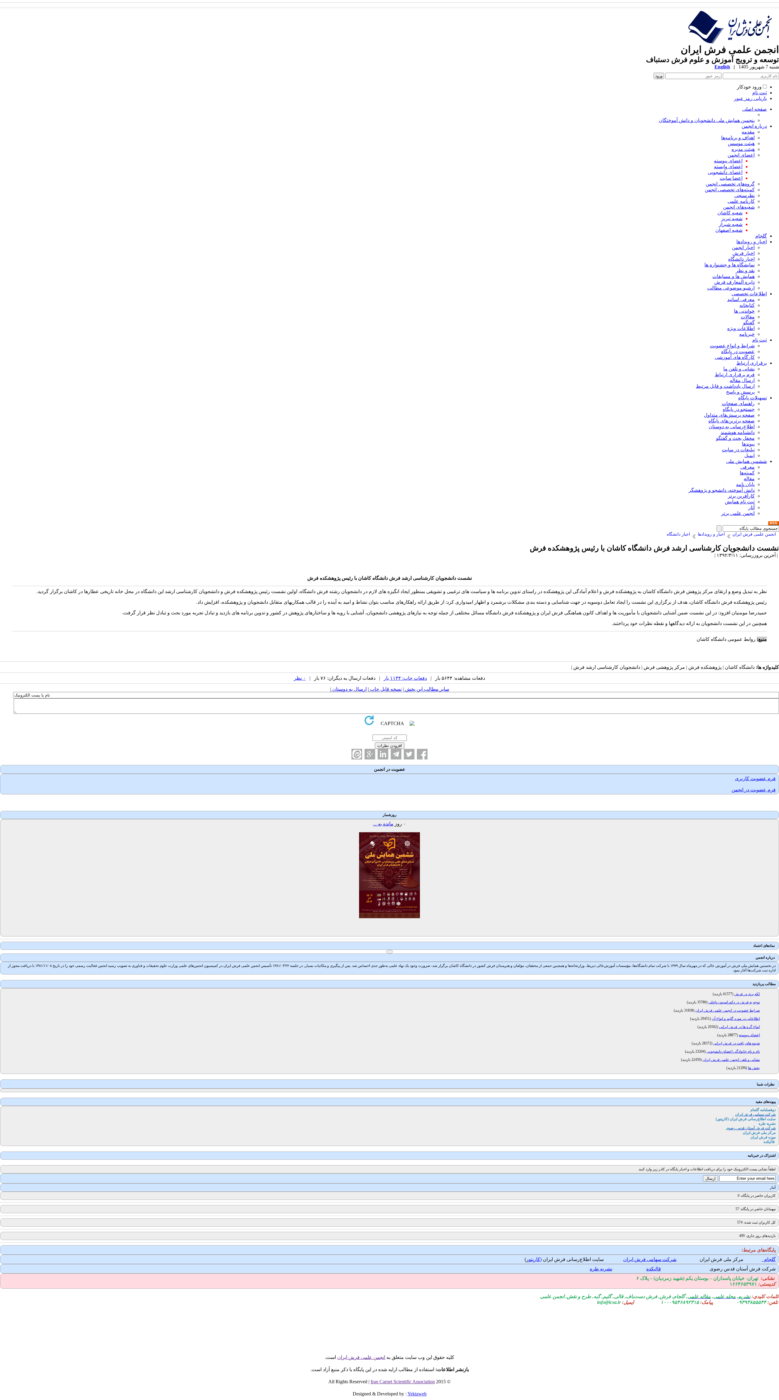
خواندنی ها (744, 311)
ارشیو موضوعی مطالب (731, 287)
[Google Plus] (370, 754)
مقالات (748, 316)
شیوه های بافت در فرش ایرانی (736, 1043)
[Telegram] (396, 754)
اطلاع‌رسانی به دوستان (732, 426)
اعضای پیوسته (728, 160)
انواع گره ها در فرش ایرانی (739, 1027)
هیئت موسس (741, 143)
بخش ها (754, 1068)
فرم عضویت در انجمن (754, 789)
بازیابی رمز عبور (750, 98)
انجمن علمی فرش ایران (361, 1357)
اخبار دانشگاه (741, 259)
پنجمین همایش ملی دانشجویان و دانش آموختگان (707, 120)
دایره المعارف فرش (734, 282)
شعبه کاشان (730, 212)
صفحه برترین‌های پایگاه (731, 420)
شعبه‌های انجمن (739, 207)
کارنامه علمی (741, 201)
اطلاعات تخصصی (749, 293)
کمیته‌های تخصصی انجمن (730, 189)
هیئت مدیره (743, 149)
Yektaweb (417, 1393)
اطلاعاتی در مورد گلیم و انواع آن (736, 1018)
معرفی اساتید (741, 299)
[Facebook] (422, 754)
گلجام (761, 235)
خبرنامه (747, 334)
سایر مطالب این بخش (426, 689)
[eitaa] (356, 754)
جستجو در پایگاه (739, 409)
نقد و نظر (745, 270)
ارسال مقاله (742, 380)
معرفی (747, 467)
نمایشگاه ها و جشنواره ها (729, 264)
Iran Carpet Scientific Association (403, 1381)
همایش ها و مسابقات (733, 276)
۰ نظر (300, 678)
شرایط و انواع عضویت (732, 345)
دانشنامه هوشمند (738, 432)
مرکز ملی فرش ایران (721, 1259)
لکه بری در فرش (747, 994)
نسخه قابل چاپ (385, 689)
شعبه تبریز (731, 218)
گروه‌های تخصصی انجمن (730, 183)
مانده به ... (383, 823)
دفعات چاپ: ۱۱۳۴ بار (405, 678)
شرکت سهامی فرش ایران (649, 1259)
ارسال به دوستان (349, 689)
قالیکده (653, 1268)
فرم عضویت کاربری (755, 778)
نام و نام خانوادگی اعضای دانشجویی (733, 1051)
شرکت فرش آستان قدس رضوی (743, 1268)
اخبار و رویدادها (751, 241)
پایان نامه (745, 484)
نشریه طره (601, 1268)
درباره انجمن (754, 126)
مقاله (749, 478)
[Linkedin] (383, 754)
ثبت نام (759, 92)
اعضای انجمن (741, 155)
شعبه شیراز (730, 224)
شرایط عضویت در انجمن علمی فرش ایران (727, 1010)
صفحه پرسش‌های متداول (729, 415)
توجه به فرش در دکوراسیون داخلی (734, 1002)
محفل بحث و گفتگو (735, 438)
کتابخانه (747, 305)
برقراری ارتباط (751, 363)
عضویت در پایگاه (738, 351)
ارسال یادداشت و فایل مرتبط (725, 386)
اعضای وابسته (728, 166)
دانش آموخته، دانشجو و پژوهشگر (722, 490)
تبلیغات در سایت (738, 449)
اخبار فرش (743, 253)
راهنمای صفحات (738, 403)
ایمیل (749, 455)
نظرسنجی (744, 195)
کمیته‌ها (747, 472)
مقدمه (748, 131)
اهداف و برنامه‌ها (738, 137)
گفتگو (749, 322)
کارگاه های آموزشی (735, 357)
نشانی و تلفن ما (739, 368)
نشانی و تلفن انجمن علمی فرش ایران (731, 1060)
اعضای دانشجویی (725, 172)
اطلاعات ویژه (741, 328)
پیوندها (748, 443)
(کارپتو (535, 1259)
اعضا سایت (731, 178)
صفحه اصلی (754, 109)
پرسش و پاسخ (740, 391)
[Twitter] (409, 754)
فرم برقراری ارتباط (735, 374)
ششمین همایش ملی (746, 461)
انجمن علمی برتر (738, 513)
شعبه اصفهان (728, 230)
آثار (751, 507)
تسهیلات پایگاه (752, 397)
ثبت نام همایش (740, 501)
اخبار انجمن (743, 247)
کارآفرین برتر (741, 496)
